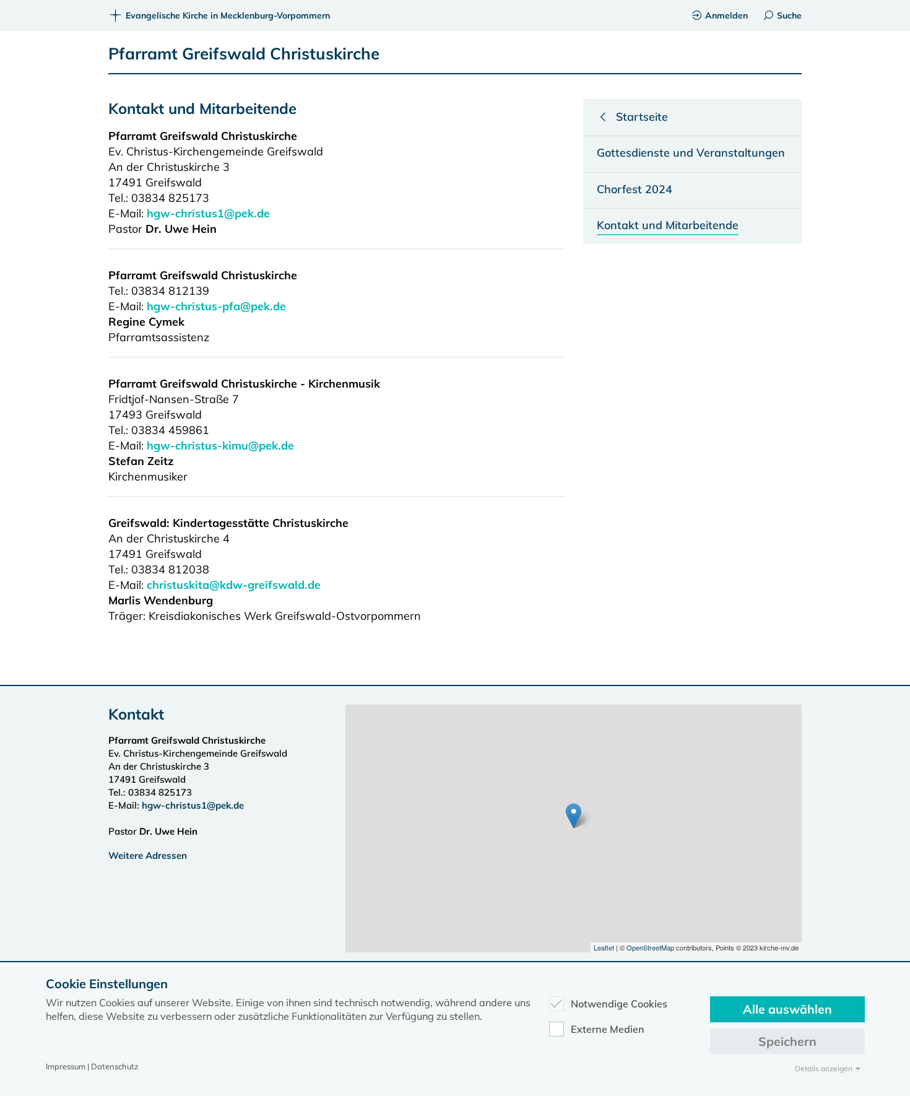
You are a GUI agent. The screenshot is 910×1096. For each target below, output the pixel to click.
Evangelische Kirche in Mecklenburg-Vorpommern (228, 15)
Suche (789, 15)
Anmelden (726, 15)
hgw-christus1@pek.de (208, 213)
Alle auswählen (787, 1009)
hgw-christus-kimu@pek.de (220, 445)
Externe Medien (607, 1029)
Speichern (787, 1041)
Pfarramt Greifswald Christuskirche (243, 53)
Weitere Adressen (147, 855)
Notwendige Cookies (619, 1004)
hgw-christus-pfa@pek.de (216, 306)
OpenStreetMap (650, 947)
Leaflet (604, 947)
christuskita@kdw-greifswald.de (234, 585)
